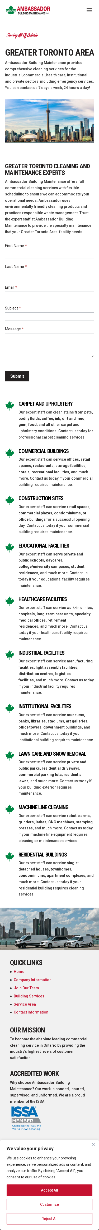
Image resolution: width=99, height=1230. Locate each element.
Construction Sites (40, 498)
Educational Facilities (43, 546)
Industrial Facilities (41, 653)
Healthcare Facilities (42, 599)
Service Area (25, 1004)
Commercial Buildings (43, 451)
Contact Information (31, 1012)
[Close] (93, 1144)
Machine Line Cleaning (43, 807)
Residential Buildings (42, 855)
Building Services (29, 996)
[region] (49, 1185)
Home (19, 972)
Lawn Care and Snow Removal (52, 754)
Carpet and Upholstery (45, 404)
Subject (13, 308)
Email (11, 287)
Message (14, 329)
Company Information (32, 980)
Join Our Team (26, 988)
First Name (16, 245)
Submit (17, 376)
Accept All (49, 1190)
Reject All (49, 1219)
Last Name (16, 266)
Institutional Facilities (44, 706)
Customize (49, 1204)
